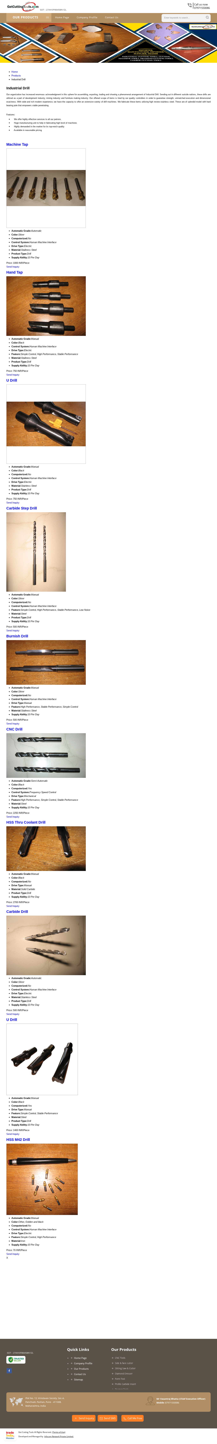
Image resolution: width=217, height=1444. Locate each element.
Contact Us (111, 17)
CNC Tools (120, 1357)
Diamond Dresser (123, 1373)
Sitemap (78, 1379)
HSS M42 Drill (18, 1140)
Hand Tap (14, 272)
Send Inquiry (12, 266)
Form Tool (120, 1378)
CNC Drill (14, 729)
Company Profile (87, 17)
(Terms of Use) (58, 1432)
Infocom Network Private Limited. (59, 1436)
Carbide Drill (17, 912)
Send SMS (110, 1418)
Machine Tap (17, 144)
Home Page (62, 17)
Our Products (25, 17)
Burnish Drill (17, 636)
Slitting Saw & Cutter (125, 1368)
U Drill (11, 380)
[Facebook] (9, 1372)
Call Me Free (135, 1418)
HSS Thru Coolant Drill (25, 822)
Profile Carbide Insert (125, 1384)
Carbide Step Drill (21, 508)
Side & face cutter (124, 1363)
